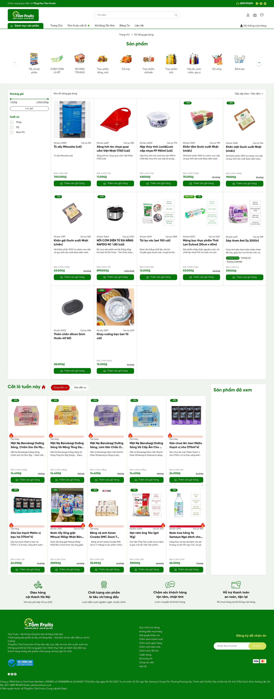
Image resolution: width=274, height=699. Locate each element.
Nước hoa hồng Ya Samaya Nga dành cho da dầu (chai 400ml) (185, 537)
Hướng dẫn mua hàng (150, 631)
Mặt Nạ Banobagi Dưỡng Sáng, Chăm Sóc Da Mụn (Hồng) (27, 447)
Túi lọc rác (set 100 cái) (155, 240)
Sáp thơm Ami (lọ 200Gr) (242, 240)
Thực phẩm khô (171, 71)
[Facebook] (257, 3)
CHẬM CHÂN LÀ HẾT (57, 71)
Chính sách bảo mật (149, 647)
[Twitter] (265, 3)
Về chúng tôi (145, 658)
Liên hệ (142, 666)
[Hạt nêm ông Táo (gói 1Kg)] (147, 505)
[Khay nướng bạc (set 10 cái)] (115, 307)
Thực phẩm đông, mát (103, 71)
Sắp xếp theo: (242, 94)
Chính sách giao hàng (150, 643)
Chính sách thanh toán (151, 639)
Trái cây (126, 69)
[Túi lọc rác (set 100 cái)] (158, 213)
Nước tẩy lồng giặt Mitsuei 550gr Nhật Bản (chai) (66, 537)
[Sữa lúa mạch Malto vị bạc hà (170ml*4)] (28, 505)
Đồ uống (216, 69)
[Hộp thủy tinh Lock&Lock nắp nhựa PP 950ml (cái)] (158, 119)
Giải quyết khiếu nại (149, 635)
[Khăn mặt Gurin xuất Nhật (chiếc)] (244, 119)
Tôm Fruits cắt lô (77, 25)
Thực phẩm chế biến (148, 71)
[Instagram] (261, 3)
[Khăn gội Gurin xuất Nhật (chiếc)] (72, 213)
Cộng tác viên (146, 662)
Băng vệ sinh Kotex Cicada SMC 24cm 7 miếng (103, 537)
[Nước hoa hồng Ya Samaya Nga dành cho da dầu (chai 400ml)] (186, 505)
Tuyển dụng (145, 655)
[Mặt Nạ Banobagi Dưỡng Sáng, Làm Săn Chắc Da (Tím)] (107, 415)
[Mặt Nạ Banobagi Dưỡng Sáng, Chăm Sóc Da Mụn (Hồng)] (28, 415)
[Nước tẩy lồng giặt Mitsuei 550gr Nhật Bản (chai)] (67, 505)
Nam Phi (20, 132)
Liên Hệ (139, 25)
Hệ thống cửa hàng (254, 26)
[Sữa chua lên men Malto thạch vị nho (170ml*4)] (186, 415)
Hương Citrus (233, 258)
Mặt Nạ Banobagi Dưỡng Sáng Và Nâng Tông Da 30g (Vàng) (67, 447)
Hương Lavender (234, 262)
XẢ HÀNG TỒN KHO (80, 71)
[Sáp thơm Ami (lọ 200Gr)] (244, 213)
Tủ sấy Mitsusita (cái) (68, 146)
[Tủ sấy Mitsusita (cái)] (72, 119)
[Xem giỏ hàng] (255, 15)
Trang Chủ (57, 25)
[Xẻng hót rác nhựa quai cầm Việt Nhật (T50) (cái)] (115, 119)
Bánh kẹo (240, 69)
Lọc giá (29, 108)
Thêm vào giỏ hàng (74, 183)
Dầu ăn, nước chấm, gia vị (194, 71)
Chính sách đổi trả (148, 651)
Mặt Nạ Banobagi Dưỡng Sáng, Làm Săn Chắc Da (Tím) (106, 447)
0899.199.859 (246, 3)
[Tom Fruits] (263, 661)
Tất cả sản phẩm (34, 71)
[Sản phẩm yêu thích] (261, 15)
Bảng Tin (125, 25)
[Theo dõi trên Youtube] (15, 674)
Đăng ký (257, 646)
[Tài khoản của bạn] (248, 15)
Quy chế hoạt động (149, 627)
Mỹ (17, 127)
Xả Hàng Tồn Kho (105, 25)
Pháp (19, 122)
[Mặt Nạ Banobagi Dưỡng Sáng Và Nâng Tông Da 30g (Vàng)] (67, 415)
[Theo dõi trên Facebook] (9, 674)
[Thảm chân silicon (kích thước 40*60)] (72, 307)
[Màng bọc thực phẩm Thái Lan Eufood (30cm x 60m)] (201, 213)
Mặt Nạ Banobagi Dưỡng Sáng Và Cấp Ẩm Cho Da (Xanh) (147, 447)
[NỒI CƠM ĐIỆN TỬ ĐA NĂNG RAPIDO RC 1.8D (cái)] (115, 213)
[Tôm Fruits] (256, 661)
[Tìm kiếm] (176, 15)
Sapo (64, 688)
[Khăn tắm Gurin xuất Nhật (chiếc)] (201, 119)
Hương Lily (246, 258)
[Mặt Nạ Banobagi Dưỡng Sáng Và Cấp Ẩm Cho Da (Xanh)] (147, 415)
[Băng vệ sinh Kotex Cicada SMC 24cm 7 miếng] (107, 505)
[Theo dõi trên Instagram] (12, 674)
